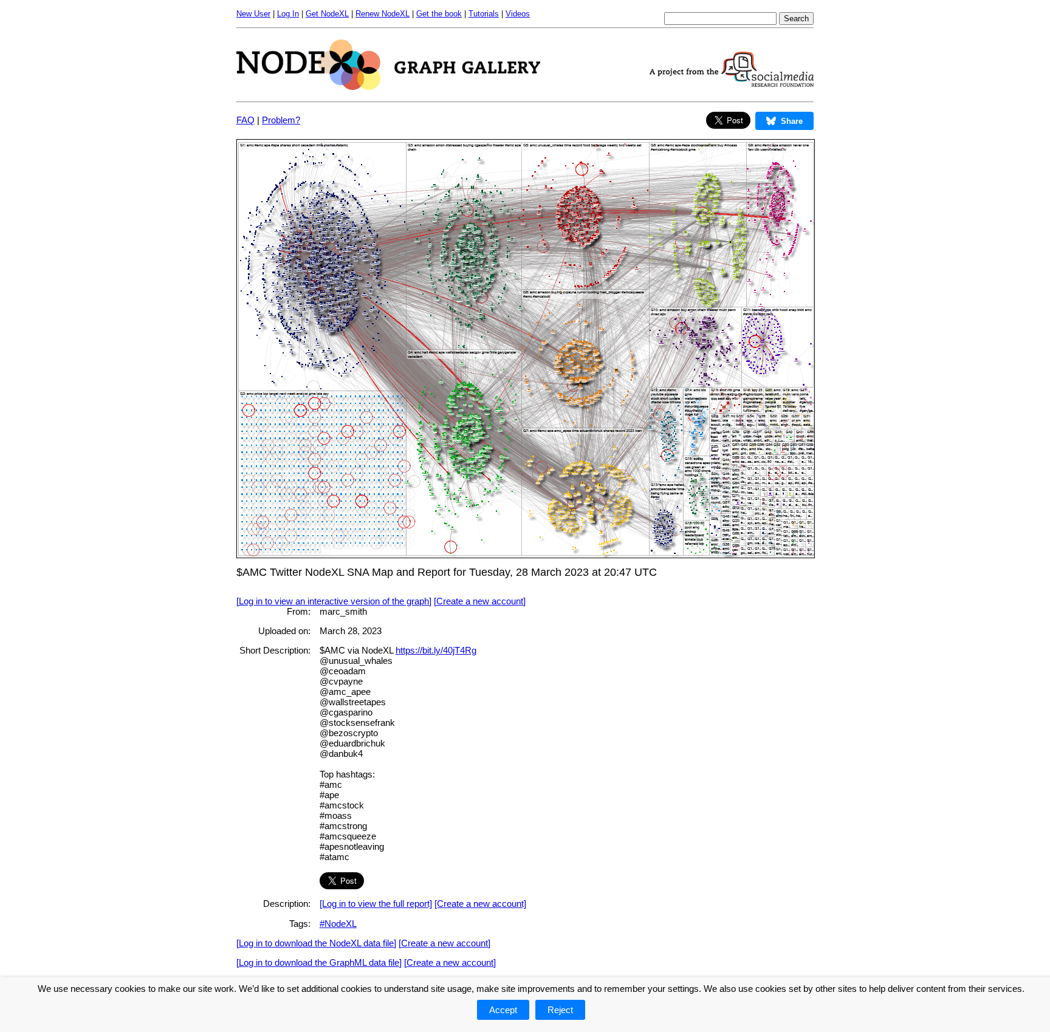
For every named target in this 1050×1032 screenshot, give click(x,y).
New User (253, 13)
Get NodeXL (327, 13)
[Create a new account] (480, 601)
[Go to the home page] (388, 86)
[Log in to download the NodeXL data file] (316, 943)
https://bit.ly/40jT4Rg (436, 650)
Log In (288, 13)
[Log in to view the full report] (376, 903)
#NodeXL (338, 923)
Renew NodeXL (382, 13)
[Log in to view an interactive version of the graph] (333, 601)
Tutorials (483, 13)
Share (792, 121)
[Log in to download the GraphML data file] (319, 962)
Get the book (439, 13)
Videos (518, 13)
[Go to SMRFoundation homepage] (732, 83)
